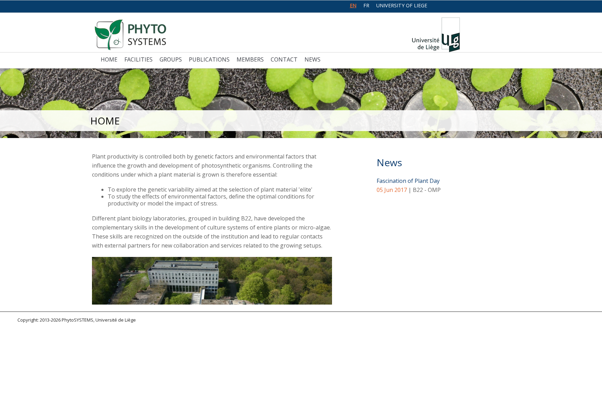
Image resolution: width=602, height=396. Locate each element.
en (353, 5)
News (312, 59)
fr (366, 5)
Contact (284, 59)
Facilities (138, 59)
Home (109, 59)
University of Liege (401, 5)
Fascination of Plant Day (408, 181)
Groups (171, 59)
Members (250, 59)
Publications (209, 59)
